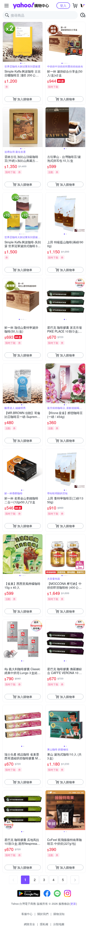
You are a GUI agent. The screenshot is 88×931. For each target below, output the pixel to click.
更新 (73, 904)
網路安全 (29, 924)
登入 (63, 5)
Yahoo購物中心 (31, 6)
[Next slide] (40, 41)
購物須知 (59, 914)
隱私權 (44, 924)
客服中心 (26, 914)
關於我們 (42, 914)
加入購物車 (24, 99)
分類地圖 (58, 924)
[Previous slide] (5, 41)
